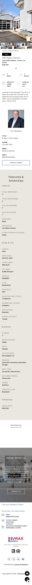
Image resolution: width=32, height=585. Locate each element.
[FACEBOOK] (9, 559)
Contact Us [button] (16, 491)
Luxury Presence (21, 564)
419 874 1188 (10, 522)
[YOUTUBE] (23, 559)
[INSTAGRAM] (13, 559)
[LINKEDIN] (18, 559)
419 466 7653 (7, 144)
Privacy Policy (24, 574)
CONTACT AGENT (16, 162)
